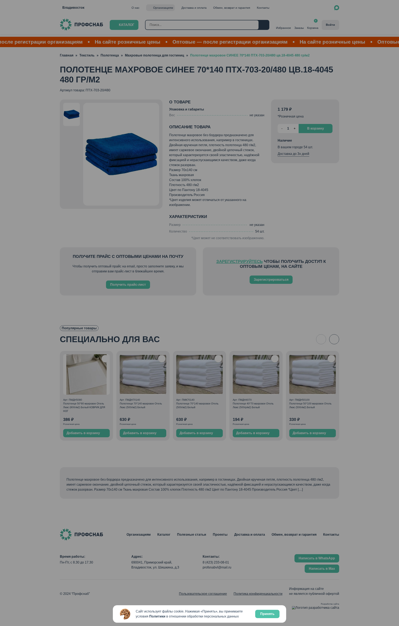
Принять (267, 614)
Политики (157, 616)
